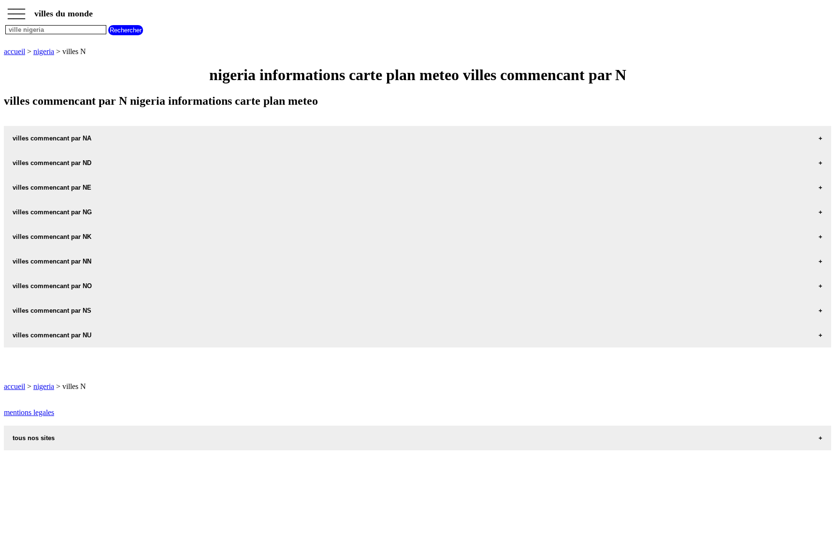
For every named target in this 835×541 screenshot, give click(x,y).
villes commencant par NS (52, 310)
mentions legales (29, 412)
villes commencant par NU (52, 335)
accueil (14, 51)
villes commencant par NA (52, 138)
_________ (16, 10)
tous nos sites (34, 438)
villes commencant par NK (52, 236)
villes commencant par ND (52, 162)
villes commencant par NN (52, 261)
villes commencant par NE (52, 187)
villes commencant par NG (52, 212)
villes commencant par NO (52, 286)
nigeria (43, 51)
